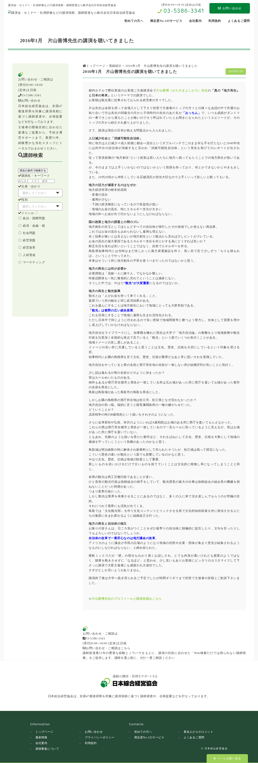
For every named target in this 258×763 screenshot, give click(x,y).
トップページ (44, 731)
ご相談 (157, 657)
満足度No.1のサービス (149, 737)
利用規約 (91, 743)
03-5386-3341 (184, 10)
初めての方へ (143, 731)
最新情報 (41, 737)
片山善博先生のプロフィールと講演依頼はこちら (127, 598)
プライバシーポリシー (100, 737)
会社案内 (41, 743)
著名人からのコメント (198, 731)
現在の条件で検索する (33, 170)
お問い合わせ (232, 8)
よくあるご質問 (194, 737)
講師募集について (47, 748)
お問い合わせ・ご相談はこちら (108, 648)
